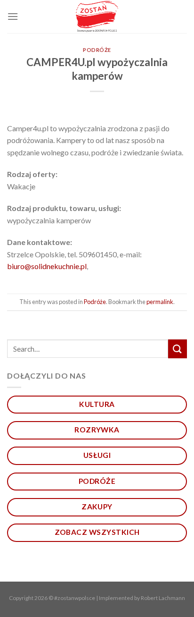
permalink (159, 301)
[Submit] (177, 348)
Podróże (97, 50)
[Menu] (12, 16)
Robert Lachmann (163, 597)
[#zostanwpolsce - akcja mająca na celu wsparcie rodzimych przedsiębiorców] (97, 17)
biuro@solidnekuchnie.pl (47, 266)
